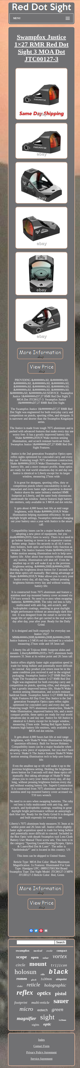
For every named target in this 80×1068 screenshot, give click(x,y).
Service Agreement (42, 1058)
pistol (60, 993)
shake (20, 986)
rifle (43, 974)
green (57, 1009)
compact (62, 950)
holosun (26, 971)
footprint (20, 1003)
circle (20, 965)
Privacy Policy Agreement (41, 1052)
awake (49, 950)
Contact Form (41, 1046)
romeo (21, 978)
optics (44, 993)
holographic (55, 985)
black (58, 972)
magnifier (26, 1018)
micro (26, 1009)
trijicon (59, 965)
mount (38, 963)
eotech (42, 1010)
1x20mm (62, 1020)
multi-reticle (40, 1002)
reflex (25, 992)
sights (35, 1024)
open (35, 957)
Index (41, 1039)
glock (34, 979)
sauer (61, 1001)
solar (46, 957)
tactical (38, 950)
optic (47, 1024)
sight (47, 1017)
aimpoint (61, 979)
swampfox (23, 950)
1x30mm (46, 979)
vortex (60, 956)
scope (21, 956)
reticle (33, 985)
